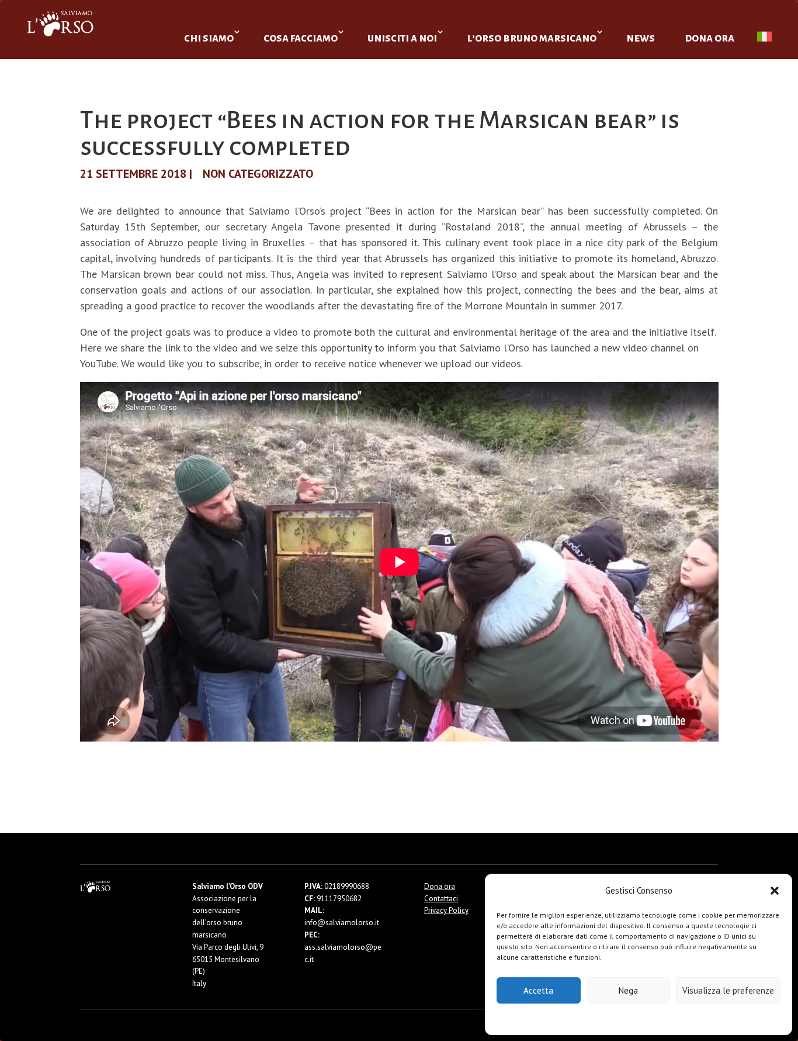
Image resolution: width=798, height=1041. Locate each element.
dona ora (709, 38)
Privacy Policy (667, 1018)
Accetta (538, 990)
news (640, 38)
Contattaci (441, 899)
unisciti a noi (402, 38)
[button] (774, 891)
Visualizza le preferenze (728, 990)
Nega (628, 990)
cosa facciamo (300, 38)
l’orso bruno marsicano (531, 38)
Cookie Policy (603, 1018)
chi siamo (209, 38)
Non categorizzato (258, 173)
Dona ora (439, 886)
